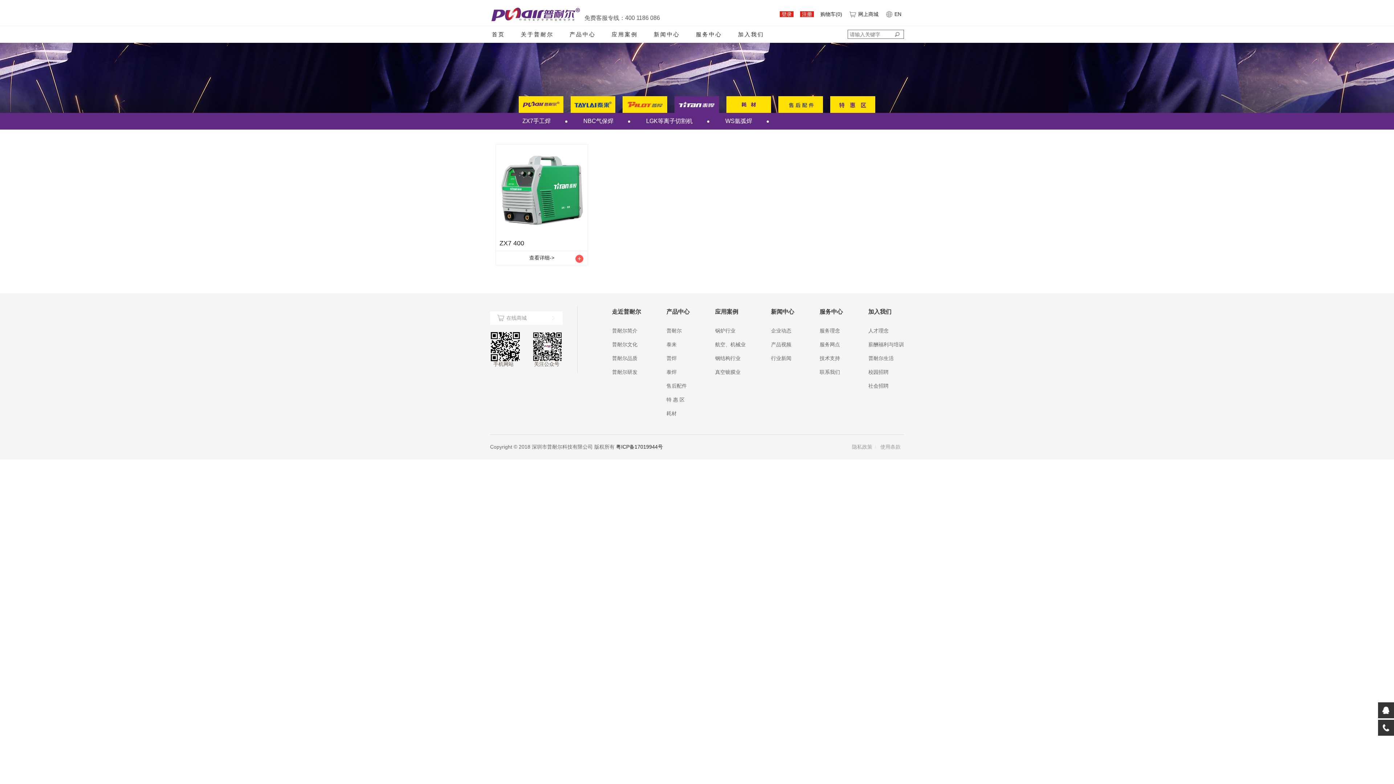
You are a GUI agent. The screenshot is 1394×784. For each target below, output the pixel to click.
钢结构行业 (728, 358)
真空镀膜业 (728, 372)
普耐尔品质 (624, 358)
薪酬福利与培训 (886, 344)
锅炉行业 (725, 331)
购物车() (831, 14)
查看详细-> (541, 258)
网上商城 (868, 14)
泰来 (672, 344)
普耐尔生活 (881, 358)
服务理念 (830, 331)
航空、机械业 (730, 344)
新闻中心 (667, 34)
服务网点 (830, 344)
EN (897, 14)
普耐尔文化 (624, 344)
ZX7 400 (512, 243)
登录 (787, 14)
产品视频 (781, 344)
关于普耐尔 (537, 34)
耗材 (672, 413)
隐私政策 (862, 447)
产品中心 (583, 34)
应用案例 (625, 34)
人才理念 (878, 331)
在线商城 (516, 318)
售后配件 (677, 386)
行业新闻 (781, 358)
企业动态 (781, 331)
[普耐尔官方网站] (535, 14)
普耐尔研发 (624, 372)
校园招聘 (878, 372)
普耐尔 (674, 331)
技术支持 (830, 358)
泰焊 (672, 372)
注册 (807, 14)
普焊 (672, 358)
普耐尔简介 (624, 331)
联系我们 (830, 372)
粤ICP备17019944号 (639, 447)
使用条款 (890, 447)
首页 (498, 34)
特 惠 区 (676, 400)
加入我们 (751, 34)
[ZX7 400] (542, 190)
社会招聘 (878, 386)
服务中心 (709, 34)
